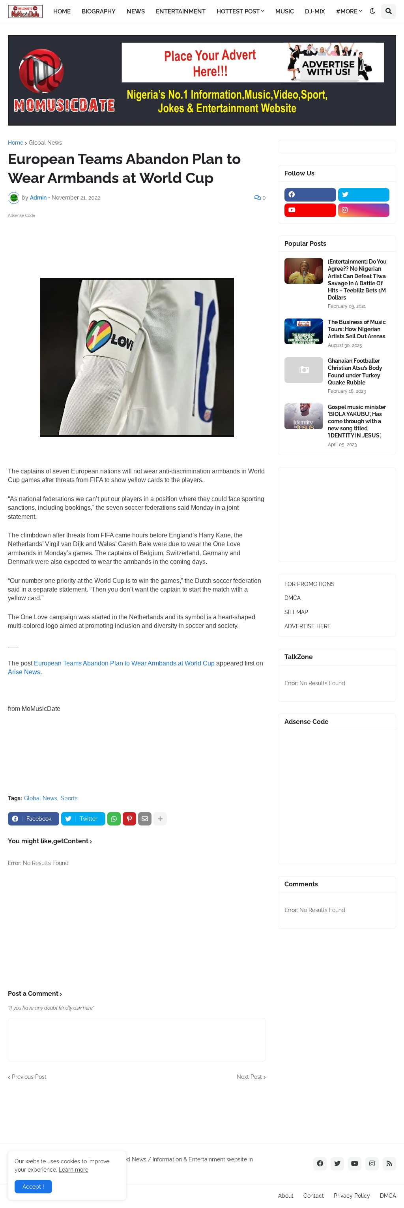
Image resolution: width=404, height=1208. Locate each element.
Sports (69, 798)
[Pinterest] (129, 818)
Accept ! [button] (33, 1187)
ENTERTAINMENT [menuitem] (181, 11)
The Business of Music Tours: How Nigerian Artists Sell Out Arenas (357, 329)
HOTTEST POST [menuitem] (238, 11)
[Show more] (160, 818)
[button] (372, 11)
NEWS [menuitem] (136, 11)
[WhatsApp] (114, 818)
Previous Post (29, 1077)
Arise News (24, 672)
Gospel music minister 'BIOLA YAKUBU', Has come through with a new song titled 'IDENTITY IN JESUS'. (357, 421)
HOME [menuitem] (62, 11)
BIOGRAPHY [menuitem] (99, 11)
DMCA (292, 598)
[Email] (145, 818)
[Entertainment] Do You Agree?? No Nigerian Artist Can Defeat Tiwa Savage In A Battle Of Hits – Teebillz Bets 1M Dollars (357, 279)
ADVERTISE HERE (307, 626)
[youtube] (310, 210)
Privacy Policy (352, 1196)
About (286, 1196)
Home (15, 142)
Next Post (249, 1077)
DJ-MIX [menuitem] (315, 11)
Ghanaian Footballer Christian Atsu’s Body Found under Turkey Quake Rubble (355, 372)
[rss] (389, 1163)
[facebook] (310, 195)
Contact (313, 1196)
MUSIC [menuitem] (284, 11)
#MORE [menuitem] (346, 11)
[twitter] (364, 195)
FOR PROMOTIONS (309, 584)
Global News (45, 142)
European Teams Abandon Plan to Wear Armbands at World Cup (124, 663)
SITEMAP (296, 612)
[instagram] (364, 210)
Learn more (73, 1170)
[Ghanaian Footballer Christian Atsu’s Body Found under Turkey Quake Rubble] (303, 370)
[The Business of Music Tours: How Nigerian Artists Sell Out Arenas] (303, 331)
